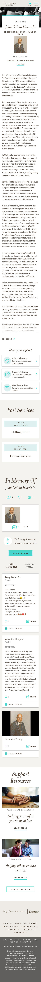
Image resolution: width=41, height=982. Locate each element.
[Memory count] (8, 497)
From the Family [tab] (29, 565)
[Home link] (9, 4)
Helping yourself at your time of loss (20, 816)
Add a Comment (15, 629)
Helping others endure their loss (20, 866)
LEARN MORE (20, 828)
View (26, 527)
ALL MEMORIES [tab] (12, 565)
